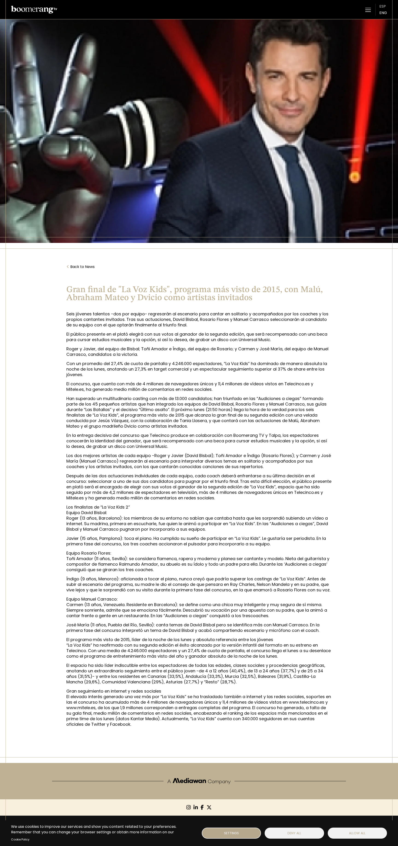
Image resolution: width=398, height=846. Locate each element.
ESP (382, 6)
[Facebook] (202, 807)
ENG (383, 12)
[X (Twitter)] (209, 807)
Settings (231, 833)
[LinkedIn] (195, 807)
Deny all (294, 833)
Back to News (80, 267)
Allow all (357, 833)
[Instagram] (188, 807)
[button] (368, 10)
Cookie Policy (20, 839)
